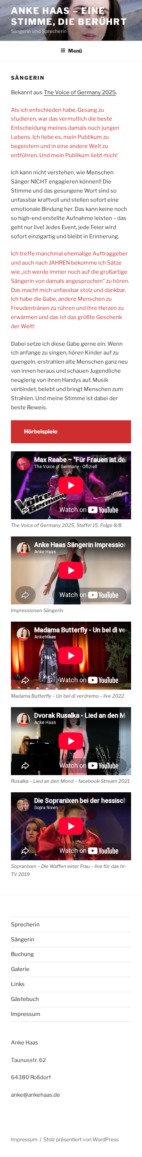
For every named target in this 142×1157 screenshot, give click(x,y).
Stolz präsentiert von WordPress (81, 1139)
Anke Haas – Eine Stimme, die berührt (69, 16)
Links (18, 984)
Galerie (20, 969)
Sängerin (22, 939)
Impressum (25, 1014)
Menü (75, 51)
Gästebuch (25, 999)
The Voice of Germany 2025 (80, 92)
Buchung (22, 954)
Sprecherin (25, 924)
